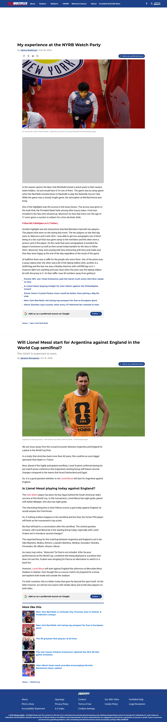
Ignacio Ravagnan (30, 358)
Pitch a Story (28, 704)
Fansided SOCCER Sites (109, 4)
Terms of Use (84, 704)
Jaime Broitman (29, 50)
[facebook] (146, 3)
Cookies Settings (86, 708)
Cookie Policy (111, 704)
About (94, 4)
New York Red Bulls (39, 323)
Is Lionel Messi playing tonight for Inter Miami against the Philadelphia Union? (61, 287)
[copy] (37, 56)
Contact (82, 699)
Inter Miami (32, 495)
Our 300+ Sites (112, 699)
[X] (152, 3)
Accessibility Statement (33, 708)
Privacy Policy (61, 704)
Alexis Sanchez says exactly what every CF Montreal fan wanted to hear (61, 305)
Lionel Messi (67, 478)
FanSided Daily (136, 699)
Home (25, 323)
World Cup (35, 682)
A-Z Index (59, 708)
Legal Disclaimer (137, 704)
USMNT (66, 4)
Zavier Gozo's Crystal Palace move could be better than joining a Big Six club (61, 294)
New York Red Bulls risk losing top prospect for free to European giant (60, 300)
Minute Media (19, 715)
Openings (59, 699)
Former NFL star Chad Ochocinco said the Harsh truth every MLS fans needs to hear (64, 280)
